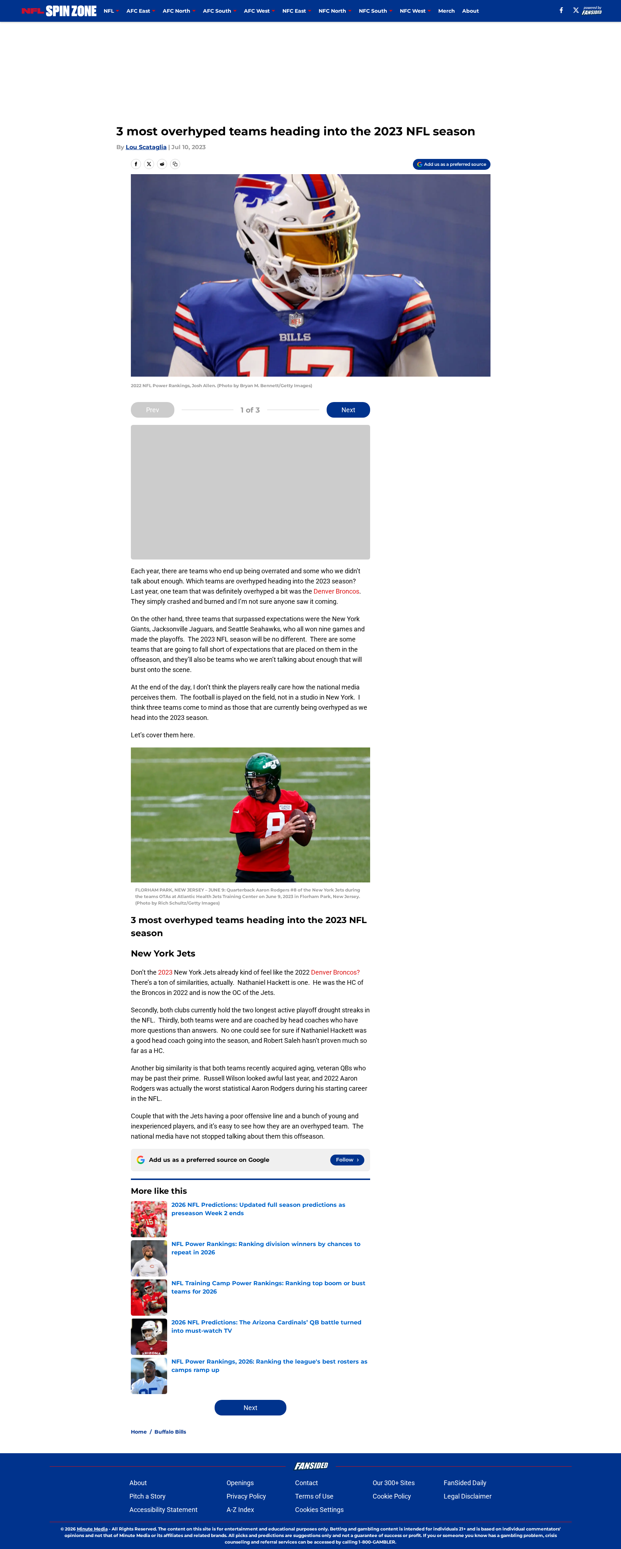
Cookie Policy (392, 1496)
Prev (152, 410)
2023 (165, 972)
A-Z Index (240, 1509)
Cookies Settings (319, 1509)
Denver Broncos (336, 591)
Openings (240, 1483)
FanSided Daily (465, 1483)
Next (348, 410)
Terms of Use (314, 1496)
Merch (446, 11)
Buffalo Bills (170, 1432)
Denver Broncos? (335, 972)
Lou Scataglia (146, 147)
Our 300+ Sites (394, 1483)
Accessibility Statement (163, 1509)
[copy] (175, 164)
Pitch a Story (147, 1496)
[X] (576, 10)
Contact (306, 1483)
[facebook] (561, 10)
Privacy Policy (246, 1496)
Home (139, 1432)
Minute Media (92, 1529)
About (470, 11)
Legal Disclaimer (468, 1496)
